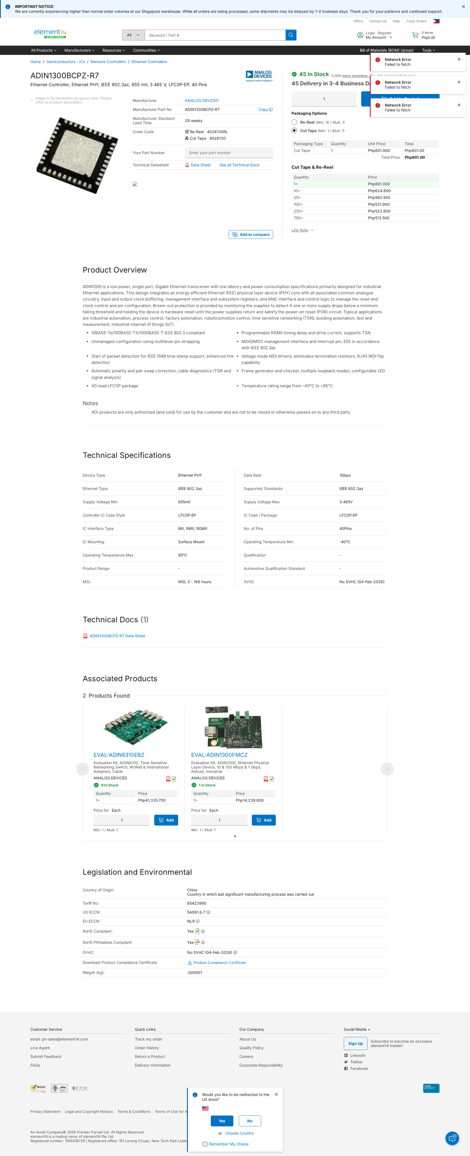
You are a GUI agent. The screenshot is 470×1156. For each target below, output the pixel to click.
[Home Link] (50, 35)
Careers (246, 1056)
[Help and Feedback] (452, 1138)
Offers (358, 21)
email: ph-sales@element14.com (59, 1039)
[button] (43, 50)
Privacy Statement (45, 1111)
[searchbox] (215, 35)
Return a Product (150, 1056)
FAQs (35, 1065)
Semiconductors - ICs (66, 61)
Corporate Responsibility (261, 1065)
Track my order (148, 1039)
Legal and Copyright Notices (89, 1111)
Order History (147, 1047)
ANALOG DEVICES (201, 100)
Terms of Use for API (172, 1111)
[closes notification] (463, 6)
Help (396, 21)
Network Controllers (108, 61)
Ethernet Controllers (149, 61)
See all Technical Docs (239, 165)
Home (35, 61)
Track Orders (416, 21)
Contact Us (377, 21)
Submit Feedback (46, 1056)
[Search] (291, 35)
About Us (247, 1039)
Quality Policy (251, 1047)
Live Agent (40, 1047)
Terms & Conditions (134, 1111)
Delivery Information (153, 1065)
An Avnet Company (46, 1132)
